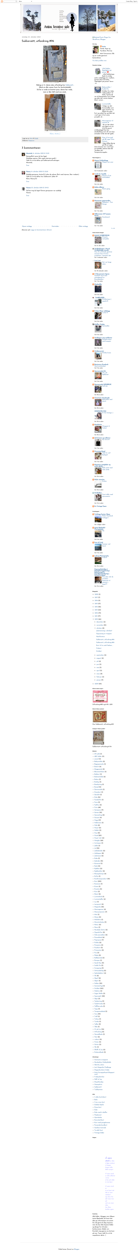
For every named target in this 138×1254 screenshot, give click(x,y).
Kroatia (97, 889)
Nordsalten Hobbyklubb (102, 1062)
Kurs (95, 891)
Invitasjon (97, 843)
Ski (95, 975)
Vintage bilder (99, 1133)
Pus (95, 953)
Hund (96, 835)
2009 (97, 684)
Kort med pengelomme (102, 1122)
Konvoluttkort (99, 1120)
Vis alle (113, 228)
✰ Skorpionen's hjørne (101, 274)
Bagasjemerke (99, 764)
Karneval (97, 863)
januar (99, 680)
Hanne (28, 188)
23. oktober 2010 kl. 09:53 (40, 188)
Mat (95, 914)
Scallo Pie (97, 965)
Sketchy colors (99, 1065)
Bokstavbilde (98, 777)
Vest (95, 1037)
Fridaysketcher (99, 1077)
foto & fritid (98, 542)
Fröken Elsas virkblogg (102, 311)
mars (98, 674)
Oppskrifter (98, 932)
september (100, 655)
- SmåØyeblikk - (99, 297)
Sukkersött (98, 1087)
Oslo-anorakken (99, 935)
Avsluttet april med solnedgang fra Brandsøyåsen (100, 277)
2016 (96, 600)
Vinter (96, 1042)
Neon (96, 927)
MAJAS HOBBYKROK (101, 235)
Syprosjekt (97, 996)
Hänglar (97, 840)
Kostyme (97, 884)
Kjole (96, 866)
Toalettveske (98, 1004)
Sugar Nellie (98, 993)
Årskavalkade (98, 1052)
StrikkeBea (98, 493)
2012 (96, 613)
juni (98, 664)
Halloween (97, 823)
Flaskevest (97, 1115)
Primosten (97, 950)
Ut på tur (97, 1029)
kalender (97, 861)
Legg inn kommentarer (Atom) (41, 230)
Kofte (96, 876)
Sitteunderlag (99, 970)
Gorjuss (96, 817)
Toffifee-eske (98, 1006)
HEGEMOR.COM (100, 411)
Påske (96, 955)
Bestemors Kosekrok (101, 364)
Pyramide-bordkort (100, 1125)
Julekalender (98, 851)
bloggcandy (98, 769)
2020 (97, 594)
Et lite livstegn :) (107, 413)
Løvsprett (97, 904)
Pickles (96, 942)
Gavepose (97, 810)
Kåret (96, 894)
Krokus (104, 481)
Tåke (95, 1027)
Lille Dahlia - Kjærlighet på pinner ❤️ (106, 70)
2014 (96, 607)
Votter (96, 1044)
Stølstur (97, 991)
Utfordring (98, 1032)
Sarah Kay (97, 963)
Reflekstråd (98, 958)
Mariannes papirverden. (102, 200)
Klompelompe (99, 874)
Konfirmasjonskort (100, 879)
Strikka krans (106, 353)
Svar (27, 165)
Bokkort (97, 774)
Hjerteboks (98, 1117)
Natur (96, 924)
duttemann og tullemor (102, 438)
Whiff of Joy (98, 1049)
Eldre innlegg (83, 226)
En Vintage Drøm (100, 506)
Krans (96, 886)
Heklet (96, 830)
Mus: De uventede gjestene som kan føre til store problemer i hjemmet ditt (103, 253)
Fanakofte (97, 800)
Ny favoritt (106, 439)
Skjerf (96, 978)
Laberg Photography (101, 556)
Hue (95, 833)
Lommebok (98, 896)
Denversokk (98, 789)
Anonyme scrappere (101, 1060)
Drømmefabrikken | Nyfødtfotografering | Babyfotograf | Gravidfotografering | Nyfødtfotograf (102, 572)
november (100, 625)
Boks (96, 1099)
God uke (105, 386)
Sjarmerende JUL (100, 371)
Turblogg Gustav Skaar (102, 514)
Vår (95, 1047)
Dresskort (97, 792)
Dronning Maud (99, 451)
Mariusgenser (98, 909)
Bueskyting (98, 784)
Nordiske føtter (99, 930)
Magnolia (97, 907)
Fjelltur (96, 805)
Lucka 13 (105, 312)
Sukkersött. (70, 85)
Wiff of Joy (98, 1079)
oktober (99, 628)
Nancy (28, 171)
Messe (96, 917)
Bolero (96, 779)
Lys (95, 902)
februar (99, 677)
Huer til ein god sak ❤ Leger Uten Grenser (108, 139)
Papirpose (31, 140)
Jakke (96, 846)
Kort (95, 881)
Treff (96, 1016)
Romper (97, 960)
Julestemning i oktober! (104, 631)
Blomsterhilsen (99, 772)
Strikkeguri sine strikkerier (103, 338)
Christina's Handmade (102, 398)
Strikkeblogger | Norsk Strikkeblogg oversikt (102, 249)
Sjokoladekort (99, 973)
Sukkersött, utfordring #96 (105, 639)
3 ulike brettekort (100, 1097)
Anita (104, 46)
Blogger (76, 1249)
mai (98, 667)
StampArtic (98, 1084)
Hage (96, 820)
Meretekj (29, 153)
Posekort (97, 947)
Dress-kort (97, 1107)
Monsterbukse (99, 922)
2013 (96, 610)
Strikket (99, 651)
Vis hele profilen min (99, 60)
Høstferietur (100, 636)
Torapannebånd (99, 1011)
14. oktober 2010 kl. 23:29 (39, 171)
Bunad (96, 787)
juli (98, 661)
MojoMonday (98, 1082)
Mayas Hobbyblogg (101, 160)
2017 (96, 597)
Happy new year (107, 162)
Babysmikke (98, 761)
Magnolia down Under (101, 1070)
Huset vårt (98, 838)
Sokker (96, 983)
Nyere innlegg (27, 226)
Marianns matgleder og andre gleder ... (102, 465)
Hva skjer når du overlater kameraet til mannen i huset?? (107, 580)
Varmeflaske (98, 1034)
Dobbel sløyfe (99, 1105)
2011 (96, 616)
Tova (96, 1014)
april (98, 670)
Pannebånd (98, 937)
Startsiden (55, 226)
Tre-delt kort (98, 1130)
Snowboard (106, 217)
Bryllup (96, 782)
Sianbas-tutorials (100, 1128)
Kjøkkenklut (98, 871)
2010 (96, 619)
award (96, 759)
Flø (103, 531)
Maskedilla (98, 284)
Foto (96, 807)
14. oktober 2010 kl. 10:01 (41, 153)
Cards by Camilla (100, 174)
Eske (95, 797)
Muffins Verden (99, 324)
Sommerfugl (98, 986)
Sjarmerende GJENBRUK (102, 384)
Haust (96, 828)
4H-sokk (97, 754)
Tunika (96, 1021)
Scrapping (97, 968)
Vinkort (98, 648)
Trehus (96, 1019)
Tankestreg (98, 1001)
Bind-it (96, 766)
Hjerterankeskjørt (100, 366)
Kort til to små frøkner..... (104, 645)
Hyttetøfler (105, 326)
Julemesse (97, 856)
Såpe (96, 998)
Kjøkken (97, 868)
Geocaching (98, 815)
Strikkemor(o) (99, 351)
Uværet (104, 557)
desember (100, 622)
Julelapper (97, 853)
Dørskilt (97, 794)
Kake (96, 858)
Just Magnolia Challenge (102, 1067)
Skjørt (96, 981)
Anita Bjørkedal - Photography (100, 528)
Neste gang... (106, 189)
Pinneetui (97, 945)
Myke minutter (99, 479)
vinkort (96, 1039)
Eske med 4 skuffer (100, 1112)
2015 (96, 603)
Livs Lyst (97, 260)
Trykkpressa (98, 1089)
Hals (95, 825)
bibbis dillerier (99, 187)
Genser (96, 812)
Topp (96, 1009)
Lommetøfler (106, 104)
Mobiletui (97, 919)
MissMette (98, 424)
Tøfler (96, 1024)
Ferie (96, 802)
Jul (95, 848)
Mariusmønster (99, 912)
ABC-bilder (98, 756)
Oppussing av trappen (104, 633)
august (99, 658)
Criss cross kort (99, 1102)
